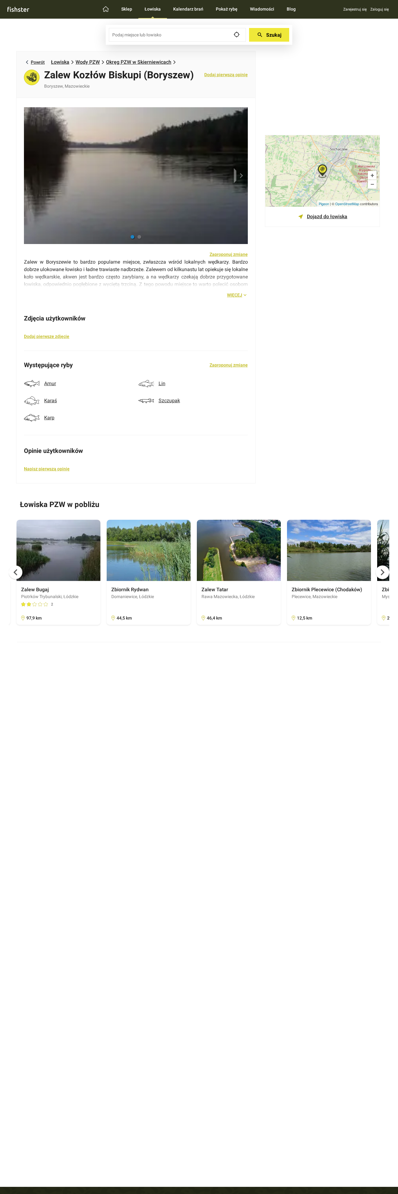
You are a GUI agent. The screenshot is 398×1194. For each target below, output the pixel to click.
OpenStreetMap (347, 203)
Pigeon (324, 203)
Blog (291, 9)
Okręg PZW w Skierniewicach (138, 62)
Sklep (126, 9)
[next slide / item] (240, 175)
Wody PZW (88, 62)
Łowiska (60, 62)
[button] (132, 237)
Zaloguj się (379, 9)
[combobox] (177, 35)
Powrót (38, 62)
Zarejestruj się (355, 9)
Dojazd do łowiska (327, 216)
